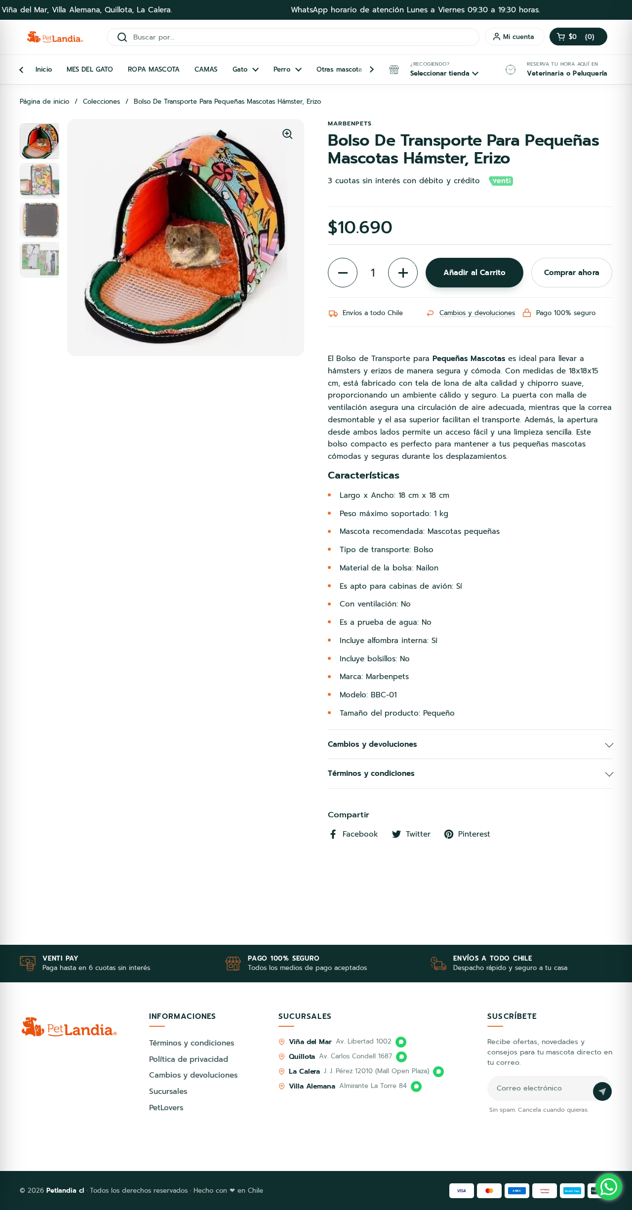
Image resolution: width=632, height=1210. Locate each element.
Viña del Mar (310, 1042)
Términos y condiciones (191, 1043)
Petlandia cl (66, 1190)
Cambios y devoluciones (477, 313)
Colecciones (101, 102)
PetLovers (166, 1107)
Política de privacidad (188, 1059)
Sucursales (168, 1091)
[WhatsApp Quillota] (401, 1056)
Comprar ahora (571, 272)
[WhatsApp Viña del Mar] (400, 1042)
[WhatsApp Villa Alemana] (416, 1086)
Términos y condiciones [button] (371, 773)
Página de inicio (44, 102)
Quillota (302, 1056)
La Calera (304, 1071)
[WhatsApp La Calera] (438, 1071)
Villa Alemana (312, 1086)
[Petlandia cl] (55, 37)
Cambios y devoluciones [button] (372, 744)
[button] (578, 36)
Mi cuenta (518, 36)
